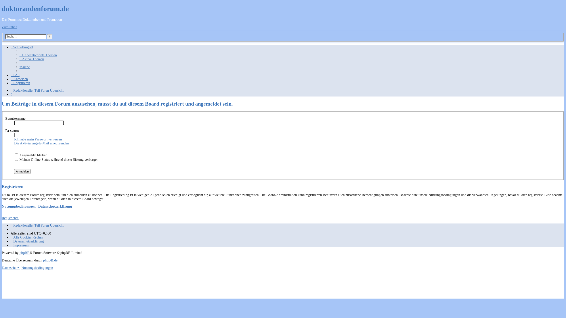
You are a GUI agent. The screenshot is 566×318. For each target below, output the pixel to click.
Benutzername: (15, 118)
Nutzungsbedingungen (19, 206)
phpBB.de (50, 260)
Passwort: (12, 130)
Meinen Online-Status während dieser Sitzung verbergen (58, 159)
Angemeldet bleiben (33, 155)
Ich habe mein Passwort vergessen (38, 139)
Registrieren (10, 218)
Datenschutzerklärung (55, 206)
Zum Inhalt (9, 27)
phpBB (24, 253)
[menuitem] (38, 55)
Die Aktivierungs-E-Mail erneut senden (41, 143)
